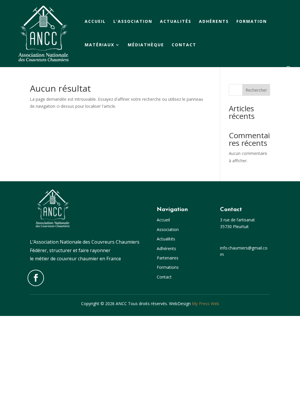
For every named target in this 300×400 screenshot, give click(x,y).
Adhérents (214, 21)
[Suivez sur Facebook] (36, 278)
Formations (168, 267)
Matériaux (99, 45)
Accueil (95, 21)
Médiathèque (146, 45)
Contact (184, 45)
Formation (251, 21)
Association (168, 229)
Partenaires (167, 258)
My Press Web (205, 303)
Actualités (175, 21)
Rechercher (256, 90)
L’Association (132, 21)
